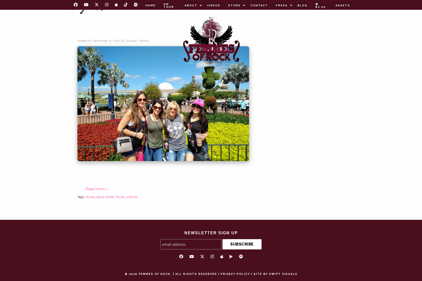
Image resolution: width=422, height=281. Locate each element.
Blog (302, 5)
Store (234, 5)
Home (150, 5)
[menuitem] (150, 5)
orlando (131, 197)
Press (282, 5)
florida (120, 197)
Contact (259, 5)
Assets (343, 5)
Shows (144, 41)
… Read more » (95, 189)
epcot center (105, 197)
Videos (213, 5)
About (191, 5)
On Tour (168, 6)
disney (90, 197)
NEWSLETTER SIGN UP (211, 233)
